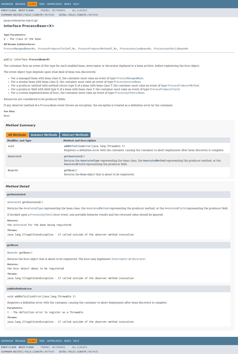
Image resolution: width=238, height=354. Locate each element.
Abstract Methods (75, 134)
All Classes (79, 10)
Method (49, 15)
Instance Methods (44, 134)
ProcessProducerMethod (93, 48)
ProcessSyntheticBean (169, 48)
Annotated (14, 156)
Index (67, 4)
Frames (45, 10)
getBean (69, 170)
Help (76, 4)
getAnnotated (73, 156)
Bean (11, 170)
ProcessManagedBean (17, 48)
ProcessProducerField (53, 48)
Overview (7, 4)
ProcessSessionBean (133, 48)
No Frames (58, 10)
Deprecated (54, 4)
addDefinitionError (77, 146)
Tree (42, 4)
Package (20, 4)
